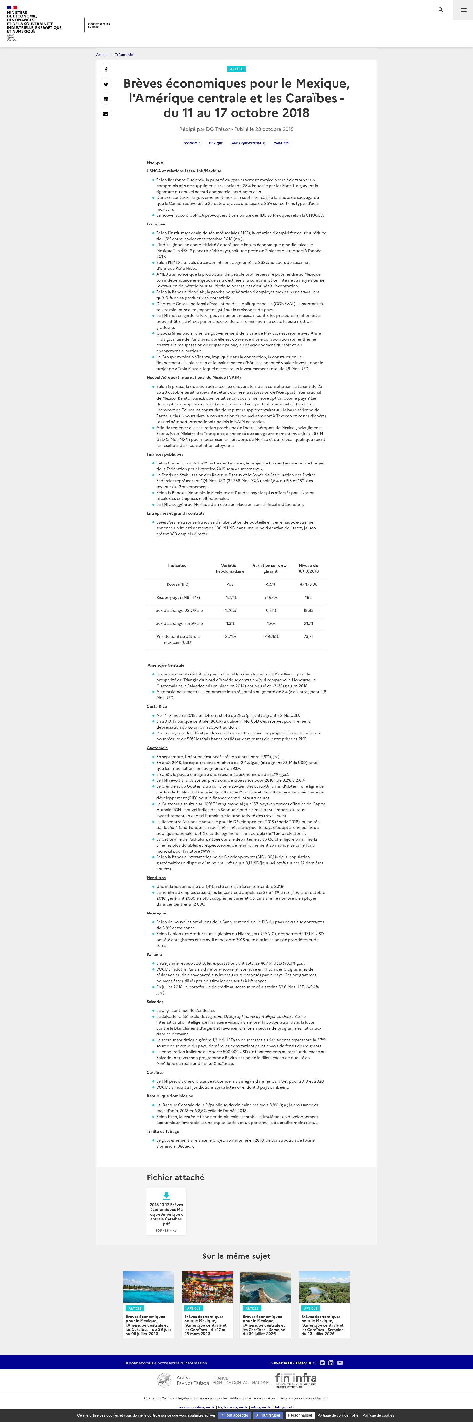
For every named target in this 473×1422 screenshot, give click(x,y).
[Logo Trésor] (97, 25)
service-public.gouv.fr (197, 1406)
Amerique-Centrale (248, 143)
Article (236, 69)
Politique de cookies (258, 1397)
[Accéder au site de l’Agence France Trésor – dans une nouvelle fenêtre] (183, 1379)
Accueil (102, 54)
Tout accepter (236, 1415)
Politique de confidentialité (215, 1397)
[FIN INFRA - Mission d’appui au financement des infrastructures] (295, 1379)
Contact (151, 1397)
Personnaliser (300, 1415)
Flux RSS (322, 1397)
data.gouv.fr (284, 1406)
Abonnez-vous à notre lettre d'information (166, 1363)
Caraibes (281, 143)
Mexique (216, 143)
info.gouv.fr (260, 1406)
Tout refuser (269, 1415)
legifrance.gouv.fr (233, 1406)
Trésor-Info (124, 54)
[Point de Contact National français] (242, 1379)
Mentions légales (175, 1397)
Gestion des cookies (295, 1397)
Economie (191, 143)
